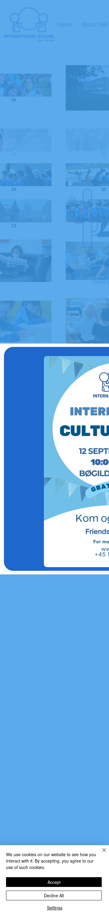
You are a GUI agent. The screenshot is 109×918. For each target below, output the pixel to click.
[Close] (100, 853)
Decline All (54, 895)
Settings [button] (54, 908)
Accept (54, 882)
